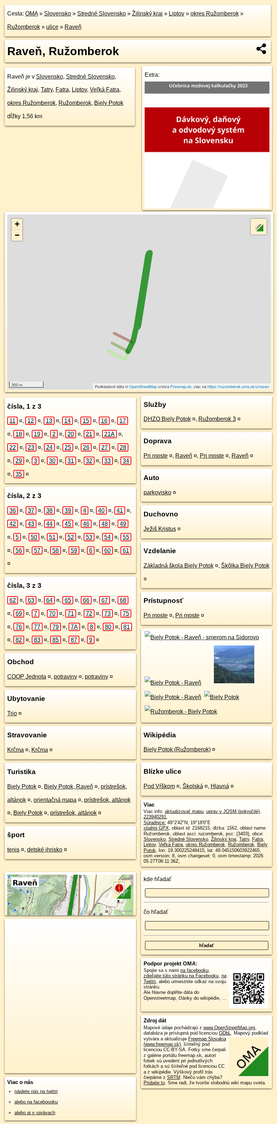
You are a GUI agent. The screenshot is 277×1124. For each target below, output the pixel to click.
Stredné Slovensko (101, 13)
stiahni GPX (156, 828)
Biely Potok (108, 103)
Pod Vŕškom (159, 786)
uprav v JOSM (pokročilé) (233, 811)
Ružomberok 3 (217, 419)
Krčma (15, 750)
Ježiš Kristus (160, 529)
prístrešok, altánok (107, 800)
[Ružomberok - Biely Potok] (180, 711)
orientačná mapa (55, 800)
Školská (193, 786)
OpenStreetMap (143, 386)
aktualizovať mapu (184, 811)
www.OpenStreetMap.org (229, 1027)
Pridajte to (154, 1082)
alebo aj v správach (34, 1112)
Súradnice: (155, 822)
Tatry (47, 89)
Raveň (73, 27)
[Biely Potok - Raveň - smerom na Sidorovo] (201, 637)
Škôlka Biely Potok (245, 566)
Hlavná (220, 786)
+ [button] (17, 223)
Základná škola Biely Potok (179, 566)
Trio (12, 713)
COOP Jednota (26, 677)
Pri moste (156, 456)
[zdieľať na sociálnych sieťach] (261, 48)
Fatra (62, 89)
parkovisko (157, 492)
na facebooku (194, 970)
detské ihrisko (44, 850)
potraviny (65, 677)
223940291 (155, 816)
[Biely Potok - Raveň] (172, 683)
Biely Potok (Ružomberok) (177, 749)
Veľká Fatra (104, 89)
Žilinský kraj (147, 13)
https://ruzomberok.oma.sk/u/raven (238, 386)
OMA (31, 13)
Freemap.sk (181, 386)
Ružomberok (23, 27)
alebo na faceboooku (36, 1102)
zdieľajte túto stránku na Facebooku (181, 975)
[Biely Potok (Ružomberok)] (233, 683)
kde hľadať (157, 879)
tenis (13, 850)
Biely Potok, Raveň (68, 786)
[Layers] (259, 227)
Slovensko (57, 13)
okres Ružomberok (214, 13)
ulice (52, 27)
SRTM (173, 1077)
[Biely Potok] (221, 697)
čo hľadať (156, 912)
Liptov (176, 13)
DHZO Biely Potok (167, 419)
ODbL (225, 1033)
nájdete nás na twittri (36, 1091)
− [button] (17, 235)
